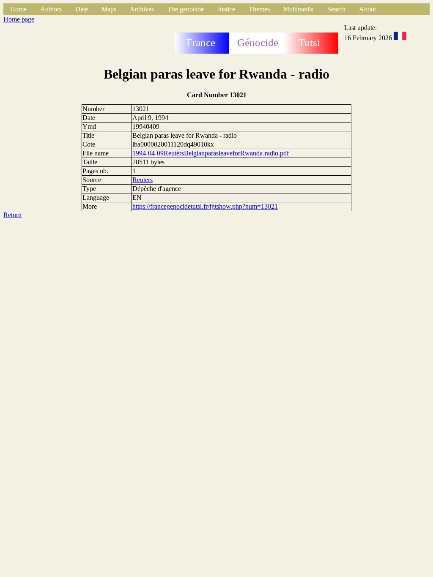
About (367, 9)
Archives (142, 9)
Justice (226, 9)
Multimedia (298, 9)
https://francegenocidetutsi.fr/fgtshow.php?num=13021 (205, 206)
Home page (18, 19)
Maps (108, 9)
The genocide (185, 9)
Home (18, 9)
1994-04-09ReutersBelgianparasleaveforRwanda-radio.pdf (210, 153)
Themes (259, 9)
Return (12, 214)
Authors (51, 9)
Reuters (142, 179)
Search (336, 9)
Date (81, 9)
